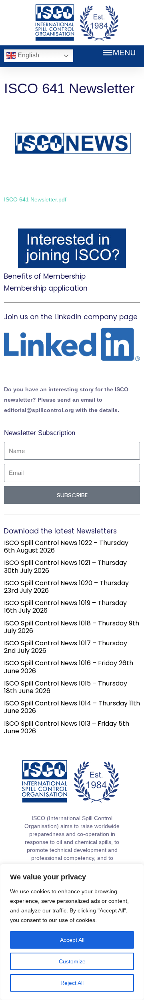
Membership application (46, 288)
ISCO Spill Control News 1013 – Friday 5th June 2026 (66, 727)
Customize (72, 961)
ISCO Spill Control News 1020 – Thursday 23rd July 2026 (66, 586)
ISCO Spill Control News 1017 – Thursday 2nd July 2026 (65, 647)
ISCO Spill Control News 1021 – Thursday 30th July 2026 (65, 566)
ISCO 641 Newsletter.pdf (35, 199)
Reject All (72, 983)
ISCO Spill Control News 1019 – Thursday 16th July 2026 (65, 606)
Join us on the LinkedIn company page (71, 317)
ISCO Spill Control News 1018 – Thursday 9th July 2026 (71, 627)
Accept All (72, 940)
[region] (72, 932)
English (27, 55)
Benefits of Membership (45, 276)
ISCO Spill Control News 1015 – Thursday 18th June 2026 (65, 687)
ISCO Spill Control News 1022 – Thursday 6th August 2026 (66, 546)
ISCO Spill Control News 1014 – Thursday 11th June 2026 (72, 707)
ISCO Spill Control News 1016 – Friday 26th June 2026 (68, 666)
